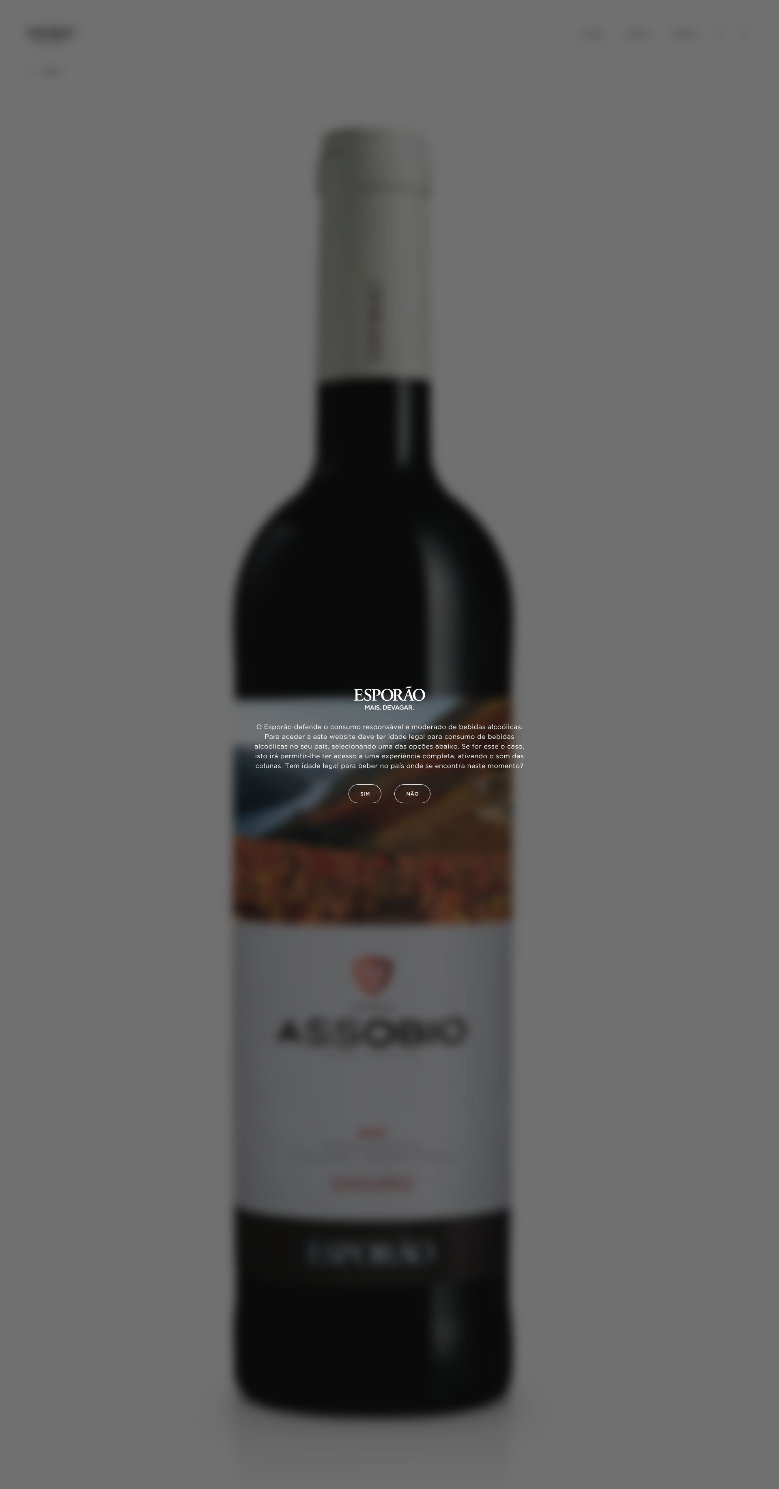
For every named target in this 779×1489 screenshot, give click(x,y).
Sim (365, 794)
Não (412, 794)
